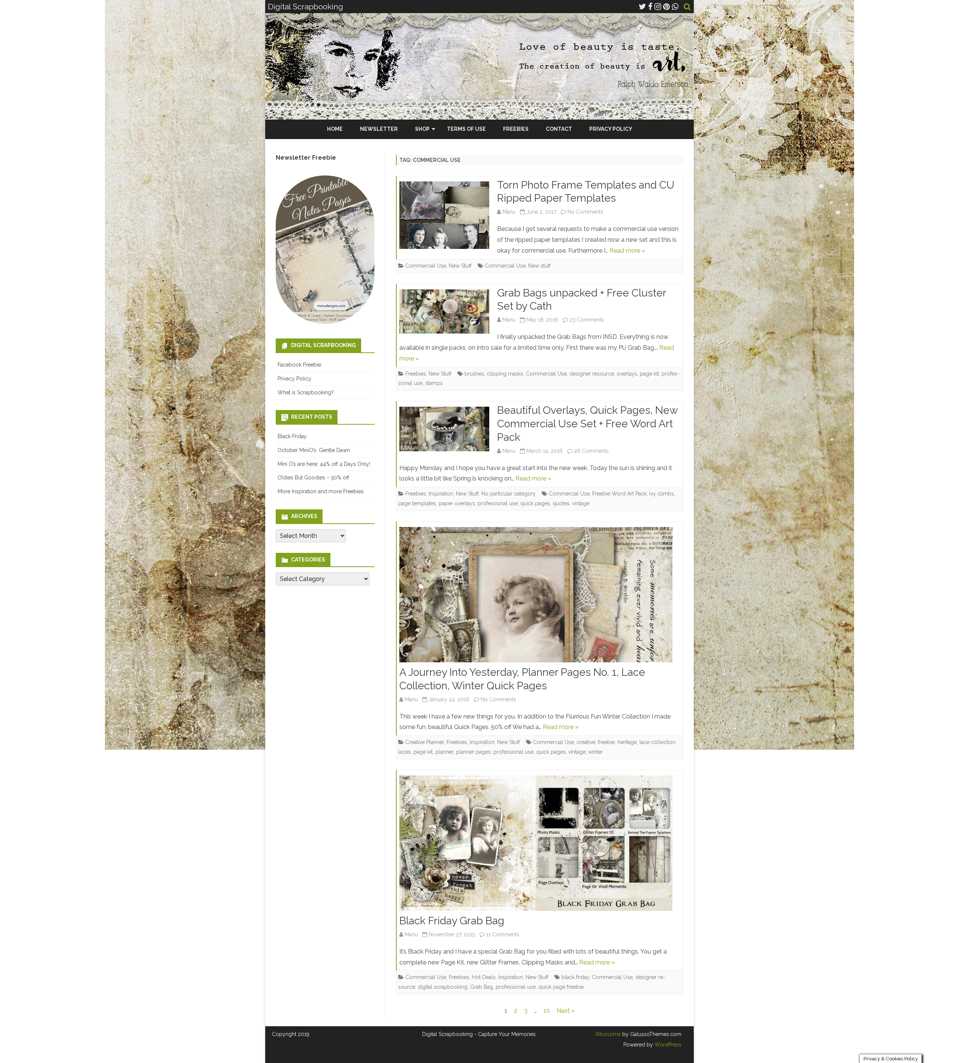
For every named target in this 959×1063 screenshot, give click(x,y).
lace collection (657, 742)
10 (547, 1010)
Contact (559, 129)
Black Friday (292, 436)
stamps (434, 383)
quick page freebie (561, 987)
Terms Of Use (466, 129)
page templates (417, 503)
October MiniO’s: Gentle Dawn (314, 450)
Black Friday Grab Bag (451, 921)
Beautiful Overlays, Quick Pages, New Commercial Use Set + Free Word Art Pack (587, 423)
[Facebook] (650, 6)
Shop (422, 129)
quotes (561, 503)
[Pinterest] (666, 6)
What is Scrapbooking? (306, 392)
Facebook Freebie (299, 365)
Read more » (627, 250)
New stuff (539, 266)
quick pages (535, 503)
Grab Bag (481, 987)
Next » (566, 1010)
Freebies (516, 129)
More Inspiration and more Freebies (321, 491)
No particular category (508, 494)
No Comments (585, 212)
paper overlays (457, 503)
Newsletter (379, 129)
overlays (627, 374)
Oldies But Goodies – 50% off (313, 478)
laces (404, 752)
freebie (606, 742)
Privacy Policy (610, 129)
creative (586, 742)
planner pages (473, 752)
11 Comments (502, 934)
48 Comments (591, 451)
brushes (474, 374)
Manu (508, 212)
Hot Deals (484, 977)
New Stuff (460, 266)
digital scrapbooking (443, 987)
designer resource (591, 374)
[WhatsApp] (675, 6)
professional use (498, 503)
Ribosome (608, 1034)
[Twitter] (642, 6)
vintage (580, 503)
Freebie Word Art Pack (619, 494)
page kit (649, 374)
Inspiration (441, 494)
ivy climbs (661, 494)
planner (444, 752)
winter (595, 752)
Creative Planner (424, 742)
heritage (627, 742)
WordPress (667, 1045)
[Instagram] (657, 6)
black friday (575, 977)
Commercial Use (425, 266)
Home (335, 129)
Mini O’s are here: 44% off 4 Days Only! (324, 464)
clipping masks (505, 374)
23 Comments (586, 320)
